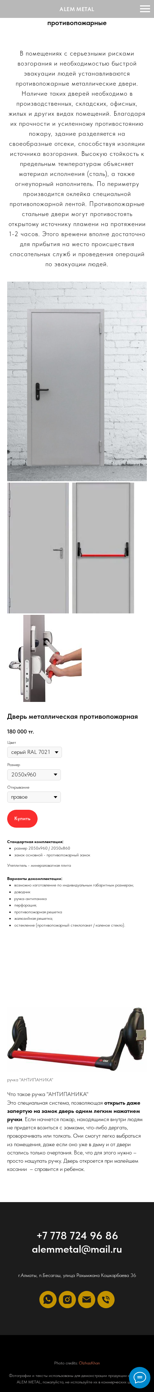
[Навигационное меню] (145, 9)
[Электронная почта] (86, 1299)
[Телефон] (106, 1299)
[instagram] (67, 1299)
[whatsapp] (48, 1299)
